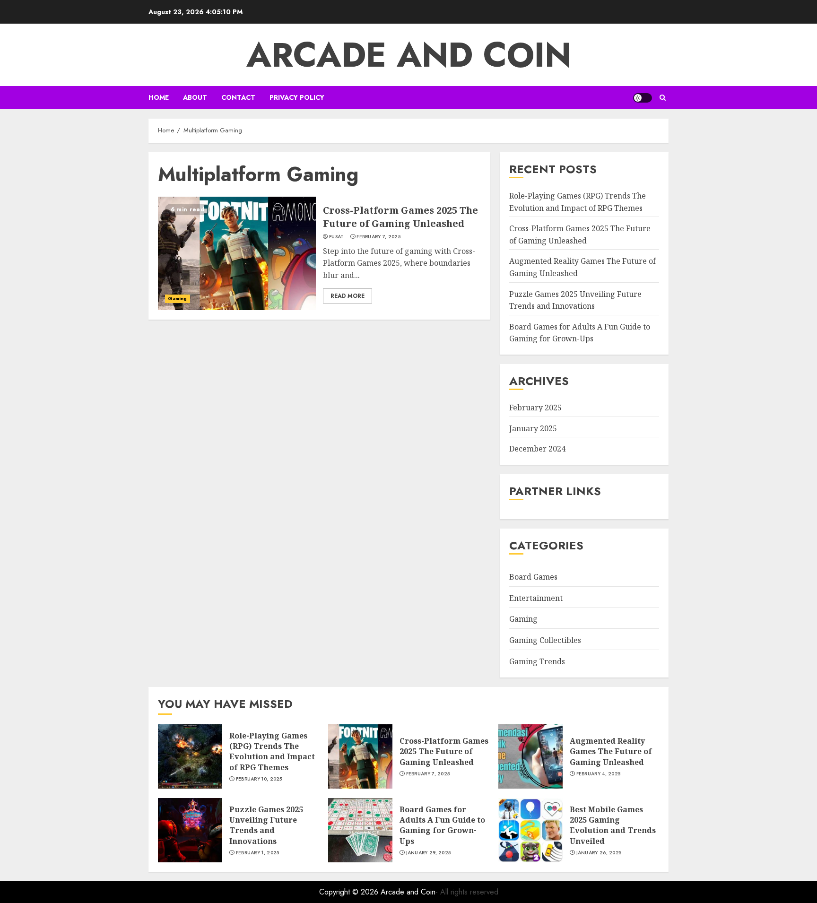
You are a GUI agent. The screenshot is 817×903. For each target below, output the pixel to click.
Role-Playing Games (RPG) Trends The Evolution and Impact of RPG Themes (272, 751)
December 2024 (537, 448)
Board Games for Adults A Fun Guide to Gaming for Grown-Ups (579, 332)
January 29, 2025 (428, 853)
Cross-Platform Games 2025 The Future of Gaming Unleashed (400, 217)
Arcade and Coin (408, 54)
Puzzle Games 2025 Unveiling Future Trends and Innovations (266, 825)
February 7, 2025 (378, 237)
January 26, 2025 (599, 853)
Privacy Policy (296, 97)
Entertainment (536, 598)
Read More (347, 296)
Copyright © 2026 (350, 891)
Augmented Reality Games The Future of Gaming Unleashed (611, 751)
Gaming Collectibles (545, 640)
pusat (336, 237)
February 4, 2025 (598, 774)
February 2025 (535, 407)
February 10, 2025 (259, 779)
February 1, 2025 (257, 853)
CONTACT (238, 97)
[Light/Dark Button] (642, 98)
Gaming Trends (537, 661)
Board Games (533, 577)
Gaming (177, 298)
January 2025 (533, 428)
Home (158, 97)
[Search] (663, 97)
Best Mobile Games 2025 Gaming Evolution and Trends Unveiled (613, 825)
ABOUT (195, 97)
